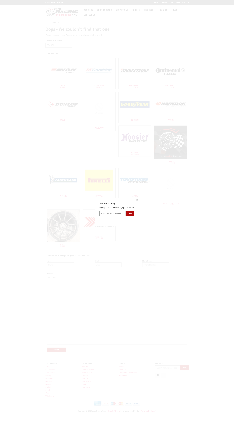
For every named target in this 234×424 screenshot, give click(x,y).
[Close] (137, 200)
